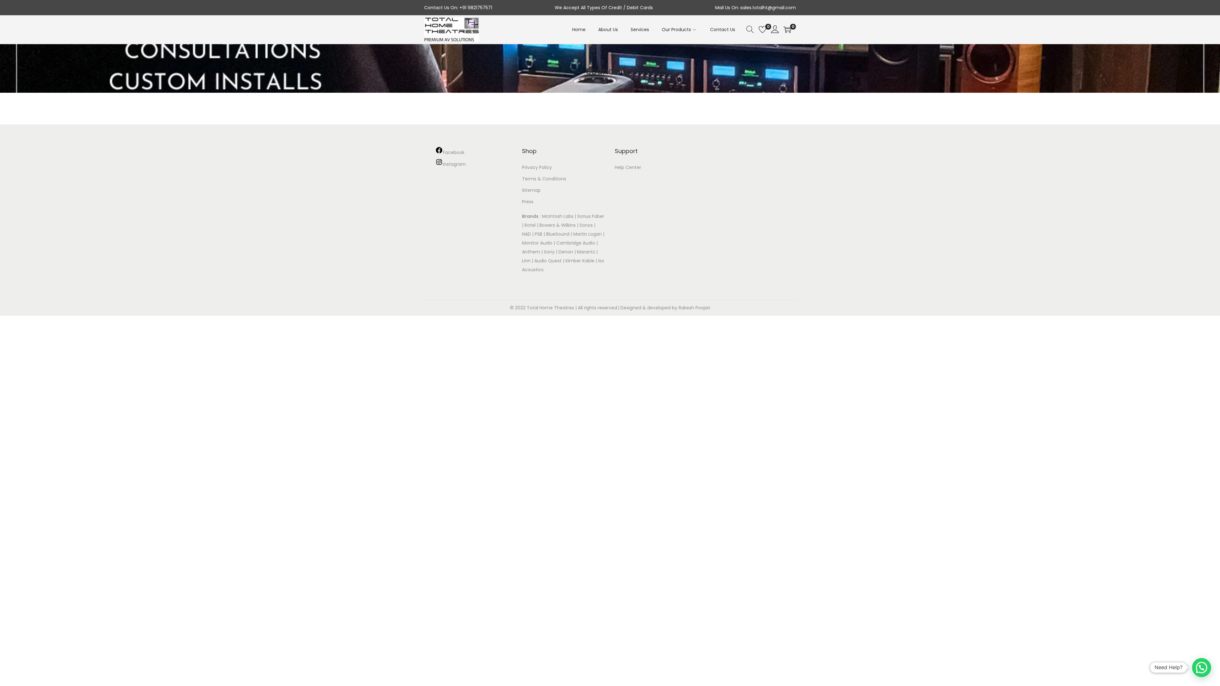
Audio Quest (548, 261)
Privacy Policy (537, 167)
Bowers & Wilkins (557, 225)
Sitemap (531, 190)
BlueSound (557, 234)
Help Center (628, 167)
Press (527, 201)
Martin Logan (587, 234)
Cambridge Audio (575, 243)
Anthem (531, 252)
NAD (526, 234)
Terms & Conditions (544, 179)
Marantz (586, 252)
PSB (538, 234)
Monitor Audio (538, 243)
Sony (549, 252)
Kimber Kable (580, 261)
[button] (1201, 667)
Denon (566, 252)
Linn (526, 261)
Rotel (530, 225)
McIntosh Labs (557, 216)
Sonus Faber (590, 216)
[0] (762, 29)
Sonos (586, 225)
